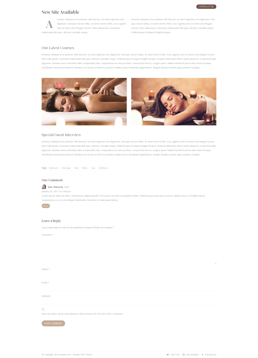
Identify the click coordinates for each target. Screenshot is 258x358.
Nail (76, 168)
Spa (93, 168)
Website (46, 295)
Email (45, 282)
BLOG (184, 6)
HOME (75, 6)
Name (46, 269)
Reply (46, 206)
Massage (66, 168)
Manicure (53, 168)
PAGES (154, 6)
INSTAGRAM (192, 354)
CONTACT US (206, 6)
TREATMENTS (134, 6)
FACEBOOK (210, 354)
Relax (84, 168)
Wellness (103, 168)
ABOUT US (93, 6)
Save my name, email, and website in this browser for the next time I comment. (82, 313)
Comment (47, 234)
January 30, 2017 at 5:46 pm (56, 191)
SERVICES (113, 6)
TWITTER (174, 354)
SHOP (169, 6)
